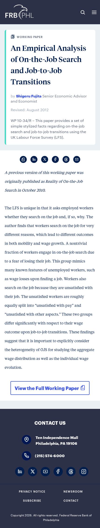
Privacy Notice (32, 491)
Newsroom (73, 491)
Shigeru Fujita (28, 95)
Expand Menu (94, 12)
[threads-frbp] (71, 471)
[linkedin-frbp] (19, 471)
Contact (71, 500)
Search (83, 12)
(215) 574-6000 (50, 455)
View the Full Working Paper (47, 388)
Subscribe (32, 500)
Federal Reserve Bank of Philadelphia (19, 12)
